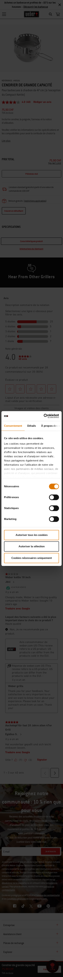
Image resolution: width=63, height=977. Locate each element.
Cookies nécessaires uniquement (31, 557)
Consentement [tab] (13, 425)
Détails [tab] (31, 425)
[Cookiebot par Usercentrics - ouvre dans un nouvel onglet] (44, 416)
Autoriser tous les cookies (32, 534)
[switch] (54, 497)
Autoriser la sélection (32, 546)
